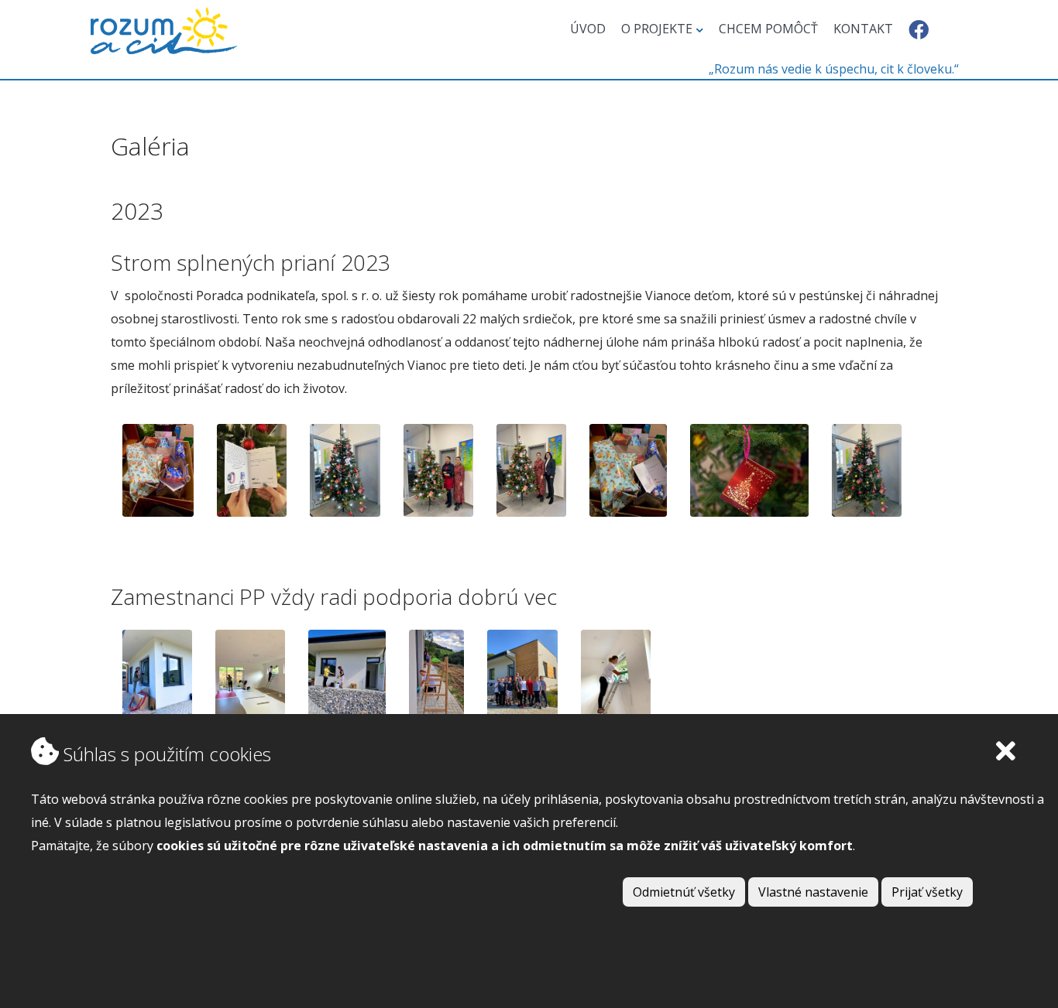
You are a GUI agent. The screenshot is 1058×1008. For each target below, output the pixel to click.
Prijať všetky (927, 891)
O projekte (656, 28)
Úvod (588, 28)
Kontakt (863, 28)
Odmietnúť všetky (684, 891)
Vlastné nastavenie (813, 891)
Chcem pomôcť (768, 28)
